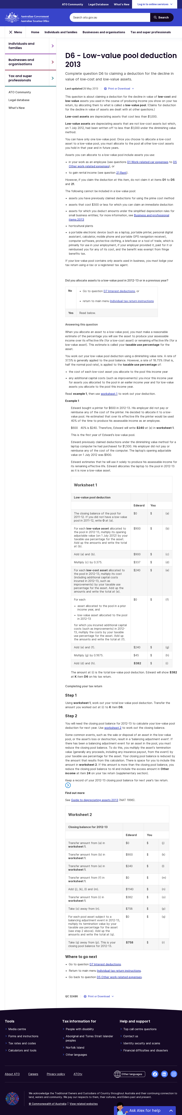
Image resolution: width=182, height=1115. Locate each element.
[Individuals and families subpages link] (52, 46)
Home (35, 32)
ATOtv (78, 1074)
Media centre (17, 1029)
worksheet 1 (109, 393)
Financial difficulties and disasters (145, 1050)
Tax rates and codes (22, 1043)
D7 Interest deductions (119, 291)
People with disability (80, 1029)
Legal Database (98, 4)
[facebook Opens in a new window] (155, 1074)
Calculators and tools (22, 1050)
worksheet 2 (112, 727)
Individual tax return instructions (132, 301)
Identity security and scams (141, 1043)
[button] (119, 89)
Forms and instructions (23, 1036)
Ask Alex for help (144, 1110)
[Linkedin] (164, 1074)
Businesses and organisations (104, 32)
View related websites (84, 1103)
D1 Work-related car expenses (147, 162)
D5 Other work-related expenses (119, 977)
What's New (121, 4)
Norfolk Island (75, 1047)
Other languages (76, 1054)
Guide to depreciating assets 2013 (94, 800)
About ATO (12, 1074)
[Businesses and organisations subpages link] (52, 62)
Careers (33, 1074)
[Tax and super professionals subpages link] (52, 78)
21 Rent (121, 172)
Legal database (19, 100)
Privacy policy (56, 1074)
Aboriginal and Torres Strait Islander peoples (89, 1038)
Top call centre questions (140, 1029)
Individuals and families (61, 32)
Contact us (130, 1036)
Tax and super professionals (150, 32)
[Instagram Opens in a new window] (173, 1074)
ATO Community (72, 4)
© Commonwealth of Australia (47, 1103)
